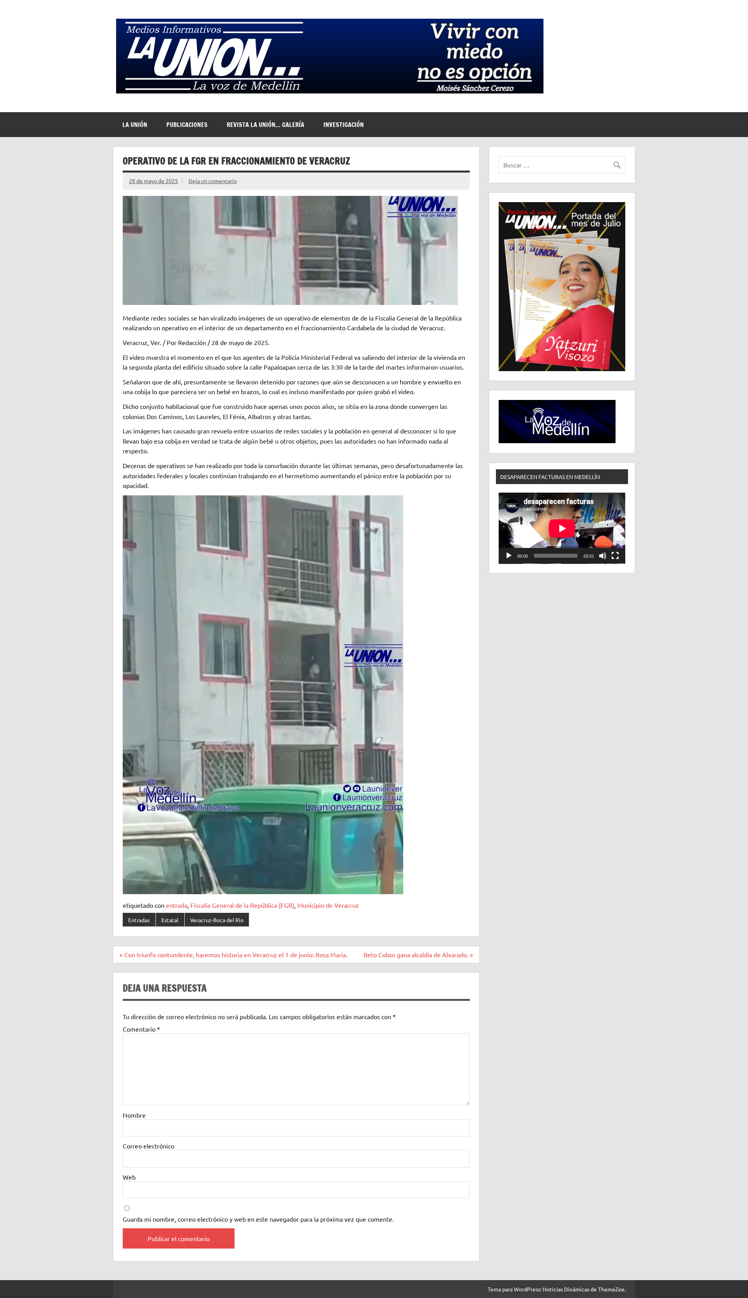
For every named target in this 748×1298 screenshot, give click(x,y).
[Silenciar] (603, 556)
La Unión (134, 124)
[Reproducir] (509, 556)
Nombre (134, 1115)
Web (129, 1177)
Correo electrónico (148, 1146)
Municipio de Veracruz (328, 905)
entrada (176, 905)
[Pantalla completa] (615, 556)
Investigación (343, 124)
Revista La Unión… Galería (265, 124)
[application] (562, 528)
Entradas (139, 919)
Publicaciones (187, 124)
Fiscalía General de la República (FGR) (242, 905)
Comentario (141, 1029)
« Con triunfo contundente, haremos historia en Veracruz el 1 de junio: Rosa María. (234, 954)
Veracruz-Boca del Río (216, 919)
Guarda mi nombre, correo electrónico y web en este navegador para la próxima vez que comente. (258, 1219)
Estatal (169, 919)
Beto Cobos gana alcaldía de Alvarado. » (418, 954)
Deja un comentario (213, 180)
